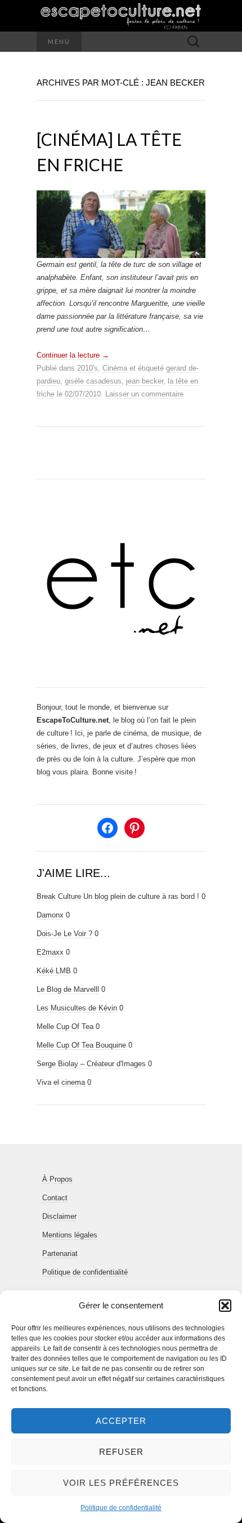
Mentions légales (69, 1235)
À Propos (57, 1179)
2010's (87, 368)
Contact (55, 1198)
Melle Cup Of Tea (65, 1026)
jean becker (144, 381)
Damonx (50, 915)
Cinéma (114, 368)
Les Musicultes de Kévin (77, 1008)
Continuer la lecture (73, 355)
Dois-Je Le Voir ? (64, 933)
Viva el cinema (61, 1082)
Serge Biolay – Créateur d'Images (91, 1063)
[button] (225, 1305)
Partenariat (60, 1253)
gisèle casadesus (93, 381)
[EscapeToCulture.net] (121, 16)
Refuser (121, 1452)
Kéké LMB (54, 971)
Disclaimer (59, 1216)
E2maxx (50, 952)
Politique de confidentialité (121, 1508)
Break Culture (59, 896)
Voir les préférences (121, 1483)
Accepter (121, 1421)
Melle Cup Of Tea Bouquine (81, 1045)
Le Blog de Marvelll (68, 989)
